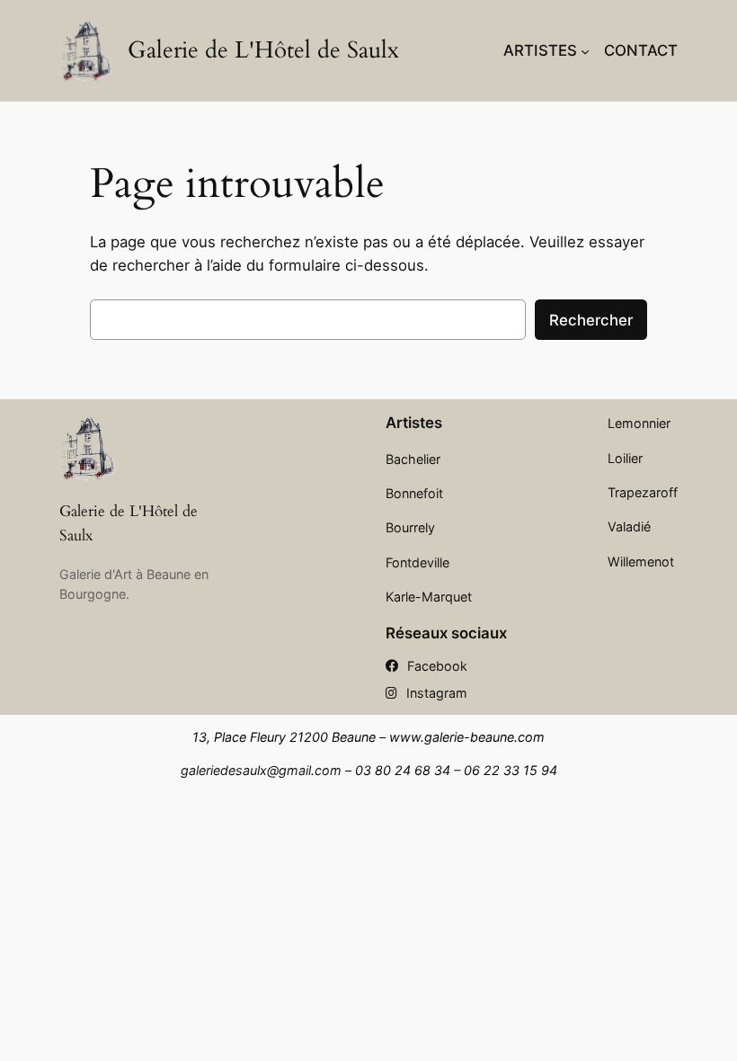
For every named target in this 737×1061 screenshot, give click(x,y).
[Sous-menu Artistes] (585, 50)
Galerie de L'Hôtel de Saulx (263, 50)
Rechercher (591, 320)
